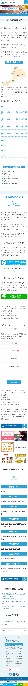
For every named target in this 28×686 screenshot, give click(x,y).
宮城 (10, 501)
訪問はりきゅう (9, 656)
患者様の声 (8, 658)
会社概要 (17, 665)
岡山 (6, 549)
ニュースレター (18, 656)
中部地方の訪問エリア (16, 13)
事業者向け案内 (18, 663)
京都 (6, 536)
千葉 (11, 511)
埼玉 (15, 511)
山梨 (9, 526)
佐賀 (14, 569)
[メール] (25, 684)
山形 (18, 501)
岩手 (6, 501)
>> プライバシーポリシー (10, 678)
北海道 (3, 492)
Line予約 (7, 663)
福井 (22, 524)
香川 (2, 559)
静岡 (10, 524)
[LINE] (19, 684)
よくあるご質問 (18, 651)
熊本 (6, 569)
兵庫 (10, 536)
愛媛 (6, 559)
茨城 (19, 511)
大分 (18, 569)
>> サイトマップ (19, 678)
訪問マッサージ (9, 654)
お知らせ (17, 654)
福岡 (2, 569)
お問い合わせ (9, 665)
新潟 (14, 524)
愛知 (2, 524)
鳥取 (10, 549)
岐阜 (6, 524)
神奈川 (7, 511)
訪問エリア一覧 (8, 13)
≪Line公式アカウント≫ (9, 622)
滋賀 (14, 536)
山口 (18, 549)
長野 (18, 524)
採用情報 (17, 661)
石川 (5, 526)
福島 (22, 501)
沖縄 (6, 571)
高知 (14, 559)
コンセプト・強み (10, 653)
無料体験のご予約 (10, 661)
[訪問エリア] (20, 2)
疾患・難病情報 (18, 658)
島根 (14, 549)
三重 (18, 536)
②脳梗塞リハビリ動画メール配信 (12, 599)
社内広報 (17, 660)
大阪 (2, 536)
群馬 (2, 514)
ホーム (2, 13)
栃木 (23, 511)
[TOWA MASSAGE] (7, 2)
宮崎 (22, 569)
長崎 (10, 569)
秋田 (14, 501)
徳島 (10, 559)
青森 (2, 501)
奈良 (22, 536)
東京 (2, 511)
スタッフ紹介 (18, 653)
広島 (2, 549)
